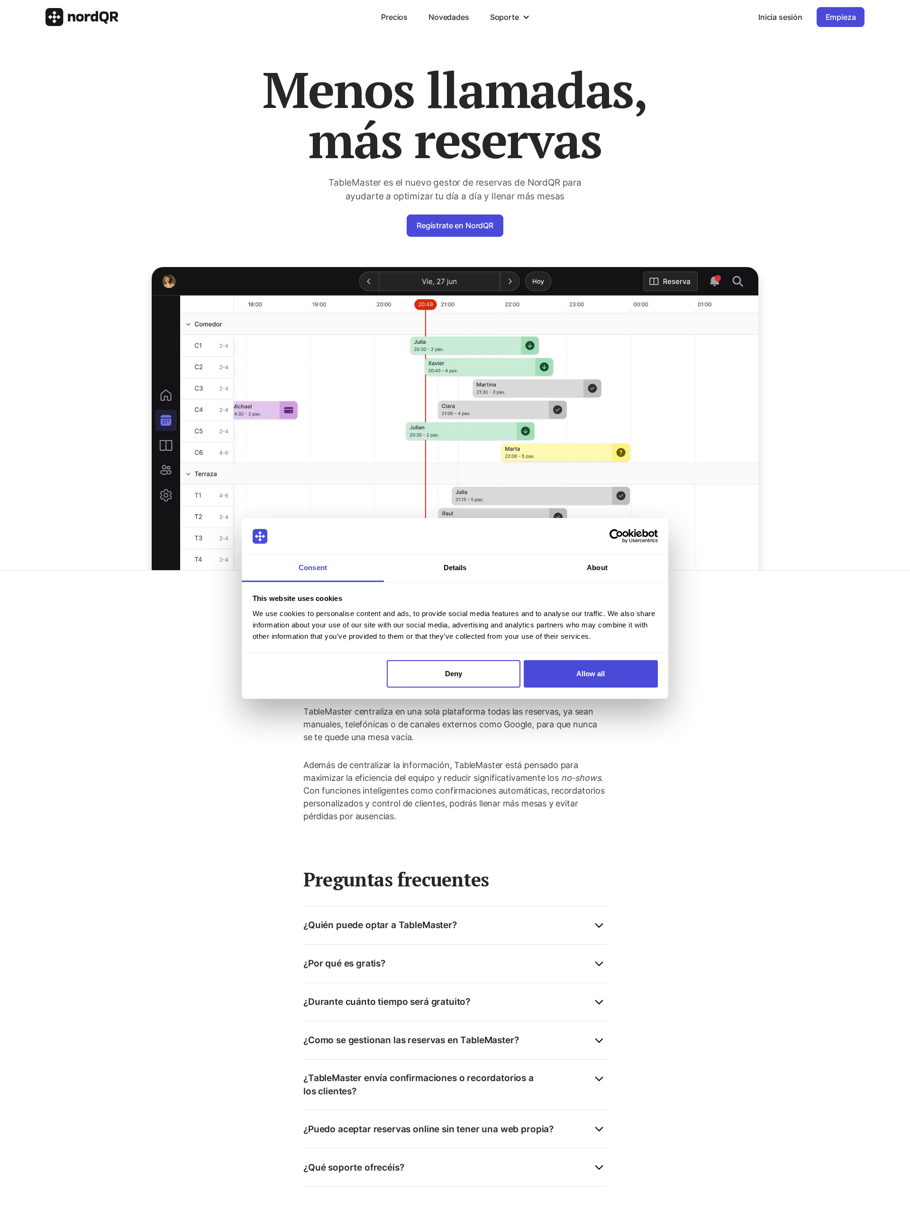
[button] (509, 17)
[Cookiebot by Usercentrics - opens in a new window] (616, 536)
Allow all (590, 674)
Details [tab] (455, 568)
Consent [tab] (313, 568)
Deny (453, 674)
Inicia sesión (780, 17)
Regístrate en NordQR (455, 225)
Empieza (841, 17)
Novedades (448, 17)
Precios (394, 17)
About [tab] (597, 568)
